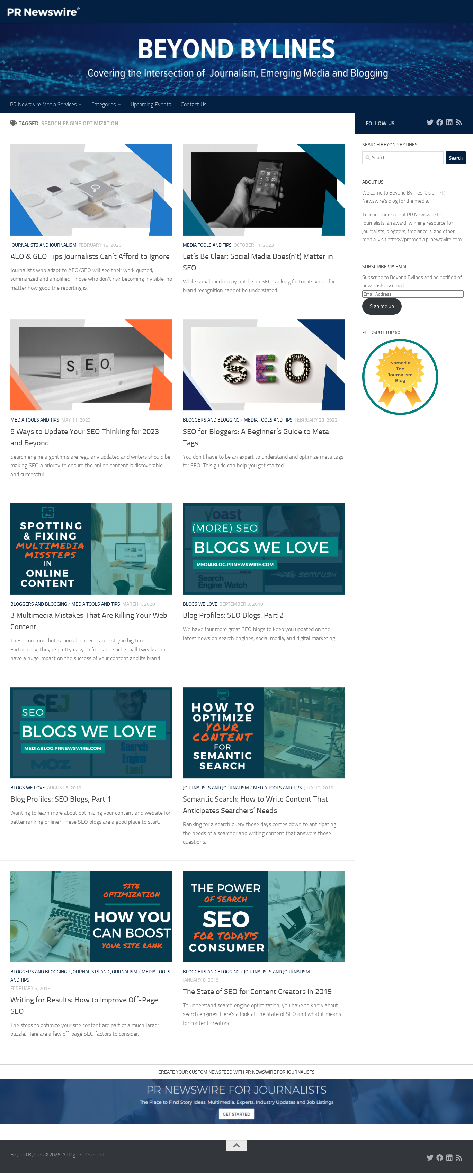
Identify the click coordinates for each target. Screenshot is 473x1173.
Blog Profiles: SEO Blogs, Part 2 (233, 615)
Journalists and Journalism (43, 245)
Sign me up (382, 306)
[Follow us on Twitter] (430, 122)
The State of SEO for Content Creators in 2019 (257, 991)
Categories (103, 104)
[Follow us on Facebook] (439, 122)
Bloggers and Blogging (211, 420)
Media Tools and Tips (207, 245)
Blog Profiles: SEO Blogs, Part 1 (60, 799)
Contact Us (193, 104)
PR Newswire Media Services (43, 104)
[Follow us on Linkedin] (449, 122)
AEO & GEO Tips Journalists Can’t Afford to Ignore (90, 256)
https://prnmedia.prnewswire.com (424, 239)
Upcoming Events (151, 104)
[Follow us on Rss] (459, 122)
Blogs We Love (200, 604)
